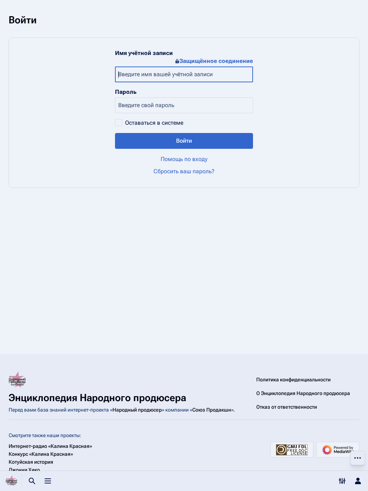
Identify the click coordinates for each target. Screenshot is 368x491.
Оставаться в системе (154, 122)
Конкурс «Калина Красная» (41, 454)
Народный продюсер (137, 410)
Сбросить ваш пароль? (184, 171)
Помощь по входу (184, 159)
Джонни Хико (24, 470)
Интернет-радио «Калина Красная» (50, 446)
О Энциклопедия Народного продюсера (303, 393)
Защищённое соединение (216, 61)
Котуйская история (31, 462)
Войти (184, 140)
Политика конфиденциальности (293, 379)
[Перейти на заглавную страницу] (11, 481)
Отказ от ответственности (286, 407)
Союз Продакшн (211, 410)
